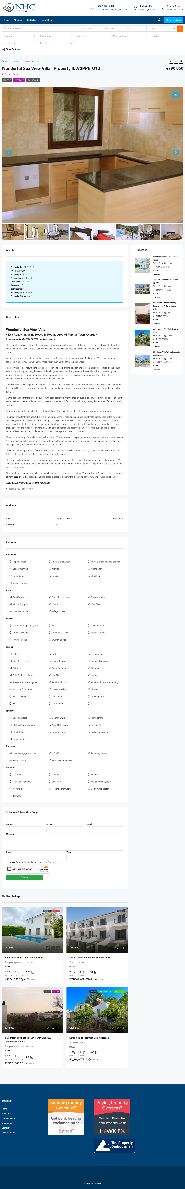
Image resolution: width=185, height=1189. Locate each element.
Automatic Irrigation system (26, 625)
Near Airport (57, 604)
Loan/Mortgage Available (24, 753)
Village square (58, 611)
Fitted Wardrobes (99, 668)
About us (18, 20)
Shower (94, 689)
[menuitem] (160, 20)
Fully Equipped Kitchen (23, 675)
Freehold (95, 774)
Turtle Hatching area (100, 732)
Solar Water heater (100, 789)
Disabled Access (21, 661)
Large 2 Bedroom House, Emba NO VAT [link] (89, 957)
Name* (9, 824)
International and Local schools (105, 561)
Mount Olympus (20, 604)
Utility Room (57, 703)
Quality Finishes (59, 689)
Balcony (16, 654)
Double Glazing (59, 661)
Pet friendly (96, 725)
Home (7, 20)
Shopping (95, 576)
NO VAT (55, 753)
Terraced (17, 796)
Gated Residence (21, 632)
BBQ (54, 625)
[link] (32, 930)
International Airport (61, 561)
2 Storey (17, 774)
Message (10, 834)
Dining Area (96, 654)
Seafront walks (59, 732)
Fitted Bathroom (59, 668)
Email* (90, 824)
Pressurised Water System (25, 682)
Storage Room (19, 696)
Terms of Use (54, 862)
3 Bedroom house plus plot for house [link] (24, 957)
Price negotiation (99, 753)
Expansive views (99, 597)
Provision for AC (59, 682)
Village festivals (20, 739)
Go (180, 28)
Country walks (58, 718)
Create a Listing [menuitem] (173, 20)
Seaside (56, 576)
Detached (56, 774)
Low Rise (56, 781)
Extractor (17, 668)
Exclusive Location (61, 597)
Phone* (49, 824)
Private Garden (98, 632)
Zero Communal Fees (62, 760)
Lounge (94, 675)
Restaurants (19, 576)
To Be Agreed (97, 696)
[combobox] (92, 28)
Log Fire (56, 675)
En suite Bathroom (100, 661)
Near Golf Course (60, 725)
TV (14, 703)
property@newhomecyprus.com (113, 9)
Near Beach (96, 569)
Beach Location (20, 718)
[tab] (175, 94)
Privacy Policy (8, 1133)
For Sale (7, 80)
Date (8, 852)
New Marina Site (20, 611)
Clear (172, 28)
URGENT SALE (32, 80)
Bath (54, 654)
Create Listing (8, 1118)
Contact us (31, 20)
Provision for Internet (23, 689)
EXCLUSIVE (56, 911)
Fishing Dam (97, 718)
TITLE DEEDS (19, 760)
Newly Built (18, 789)
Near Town (96, 604)
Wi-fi (93, 703)
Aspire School (19, 561)
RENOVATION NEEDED (105, 991)
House (16, 61)
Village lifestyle (20, 583)
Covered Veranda (99, 625)
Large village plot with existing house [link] (89, 1038)
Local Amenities (20, 569)
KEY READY (19, 80)
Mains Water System (101, 781)
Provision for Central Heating (104, 682)
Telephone (57, 696)
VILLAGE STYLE (119, 991)
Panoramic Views (60, 632)
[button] (92, 49)
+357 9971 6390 (106, 6)
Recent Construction (62, 789)
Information (46, 20)
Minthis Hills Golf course (24, 725)
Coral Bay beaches (21, 597)
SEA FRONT (18, 732)
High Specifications (22, 781)
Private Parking (20, 640)
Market (55, 569)
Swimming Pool (59, 640)
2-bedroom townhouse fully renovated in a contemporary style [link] (165, 306)
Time (68, 852)
